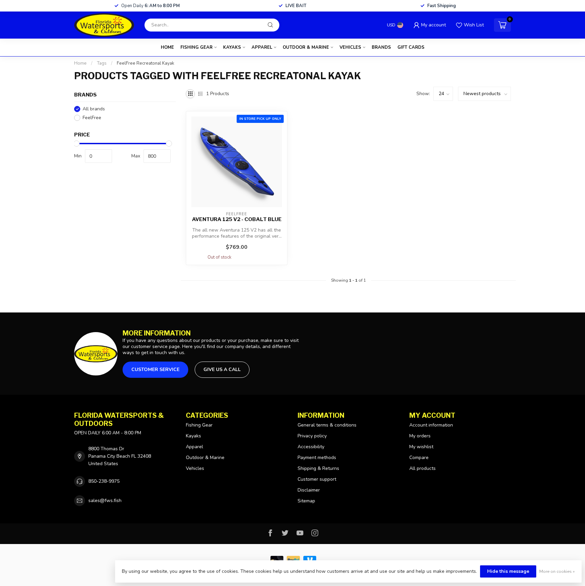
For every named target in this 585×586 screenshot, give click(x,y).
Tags (102, 63)
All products (422, 468)
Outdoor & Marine (306, 47)
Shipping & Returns (318, 468)
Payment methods (317, 457)
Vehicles (350, 47)
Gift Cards (411, 47)
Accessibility (311, 446)
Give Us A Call (222, 369)
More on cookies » (557, 571)
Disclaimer (309, 490)
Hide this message (508, 571)
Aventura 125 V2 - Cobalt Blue (237, 219)
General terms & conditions (327, 425)
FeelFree (92, 117)
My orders (420, 436)
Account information (431, 425)
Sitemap (306, 501)
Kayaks (232, 47)
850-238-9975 (104, 481)
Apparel (262, 47)
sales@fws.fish (105, 500)
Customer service (155, 369)
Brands (381, 47)
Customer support (317, 479)
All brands (94, 108)
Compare (419, 457)
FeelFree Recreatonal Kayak (145, 63)
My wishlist (421, 446)
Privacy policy (312, 436)
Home (167, 47)
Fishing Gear (196, 47)
